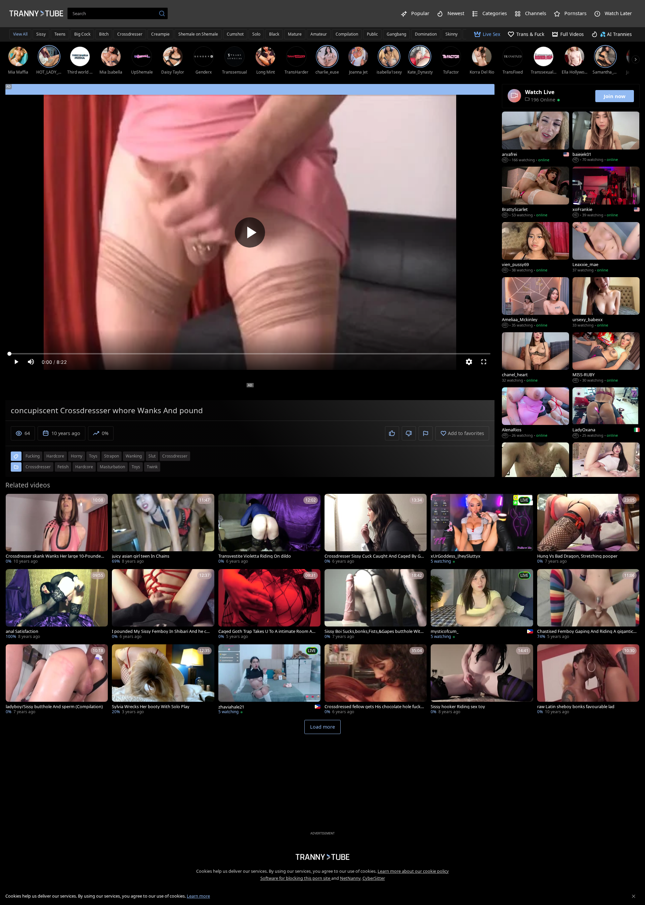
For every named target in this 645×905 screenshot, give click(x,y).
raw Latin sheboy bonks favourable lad (575, 706)
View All (20, 34)
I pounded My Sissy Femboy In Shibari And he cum (160, 631)
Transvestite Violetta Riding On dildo (254, 556)
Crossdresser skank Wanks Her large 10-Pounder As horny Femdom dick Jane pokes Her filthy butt (55, 556)
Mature (295, 34)
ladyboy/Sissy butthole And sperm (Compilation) (54, 706)
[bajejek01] (606, 137)
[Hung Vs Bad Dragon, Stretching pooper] (588, 529)
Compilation (347, 34)
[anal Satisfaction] (57, 604)
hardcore (55, 456)
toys (93, 456)
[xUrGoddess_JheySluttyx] (482, 529)
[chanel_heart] (535, 358)
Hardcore (84, 467)
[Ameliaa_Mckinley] (535, 303)
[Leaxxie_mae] (606, 248)
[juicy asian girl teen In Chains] (163, 529)
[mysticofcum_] (482, 604)
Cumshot (235, 34)
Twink (152, 467)
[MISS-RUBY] (606, 358)
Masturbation (112, 467)
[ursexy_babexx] (606, 303)
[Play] (250, 232)
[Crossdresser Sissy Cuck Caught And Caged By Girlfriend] (376, 529)
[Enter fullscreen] (483, 362)
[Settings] (469, 362)
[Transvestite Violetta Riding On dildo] (269, 529)
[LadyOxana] (606, 413)
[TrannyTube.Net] (36, 13)
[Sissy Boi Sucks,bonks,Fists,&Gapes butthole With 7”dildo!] (376, 604)
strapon (111, 456)
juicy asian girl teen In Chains (140, 556)
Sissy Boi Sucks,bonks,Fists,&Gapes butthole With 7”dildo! (374, 631)
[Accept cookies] (634, 896)
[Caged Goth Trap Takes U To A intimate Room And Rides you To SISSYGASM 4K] (269, 604)
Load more (322, 727)
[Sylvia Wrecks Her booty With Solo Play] (163, 680)
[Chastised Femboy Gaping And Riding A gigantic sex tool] (588, 604)
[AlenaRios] (535, 413)
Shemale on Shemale (198, 34)
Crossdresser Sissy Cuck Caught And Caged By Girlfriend (374, 556)
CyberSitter (373, 878)
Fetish (63, 467)
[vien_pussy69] (535, 248)
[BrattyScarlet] (535, 192)
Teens (60, 34)
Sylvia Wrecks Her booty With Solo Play (150, 706)
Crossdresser (129, 34)
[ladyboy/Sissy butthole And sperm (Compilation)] (57, 680)
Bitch (104, 34)
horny (76, 456)
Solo (256, 34)
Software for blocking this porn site (295, 878)
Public (372, 34)
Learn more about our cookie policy (413, 871)
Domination (426, 34)
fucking (33, 456)
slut (152, 456)
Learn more (198, 896)
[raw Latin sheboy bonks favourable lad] (588, 680)
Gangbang (396, 34)
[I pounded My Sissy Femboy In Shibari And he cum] (163, 604)
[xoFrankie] (606, 192)
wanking (134, 456)
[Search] (162, 13)
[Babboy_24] (535, 468)
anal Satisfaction (22, 631)
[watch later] (13, 502)
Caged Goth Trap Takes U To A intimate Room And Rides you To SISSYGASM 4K (267, 631)
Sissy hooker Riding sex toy (458, 706)
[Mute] (31, 362)
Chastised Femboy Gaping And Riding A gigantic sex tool (586, 631)
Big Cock (82, 34)
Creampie (160, 34)
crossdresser (174, 456)
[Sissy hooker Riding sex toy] (482, 680)
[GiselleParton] (606, 468)
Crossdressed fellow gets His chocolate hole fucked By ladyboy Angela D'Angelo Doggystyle (374, 706)
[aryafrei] (535, 137)
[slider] (249, 354)
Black (274, 34)
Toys (136, 467)
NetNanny (350, 878)
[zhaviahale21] (269, 680)
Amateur (318, 34)
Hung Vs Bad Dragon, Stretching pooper (577, 556)
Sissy (41, 34)
